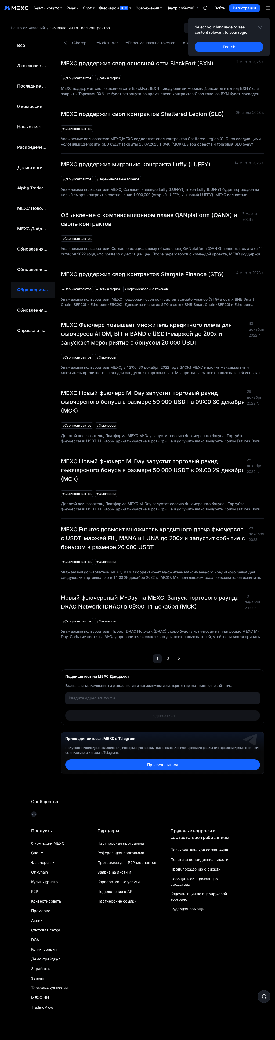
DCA (35, 939)
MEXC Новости (33, 208)
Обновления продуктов (42, 310)
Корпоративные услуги (118, 881)
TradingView (42, 1007)
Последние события (38, 86)
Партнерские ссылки (116, 901)
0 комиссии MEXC (47, 843)
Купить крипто (44, 881)
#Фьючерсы (106, 357)
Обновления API (34, 269)
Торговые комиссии (49, 988)
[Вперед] (179, 658)
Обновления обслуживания (46, 249)
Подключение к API (115, 891)
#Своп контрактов (77, 78)
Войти (220, 8)
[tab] (21, 45)
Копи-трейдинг (44, 949)
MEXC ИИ (40, 997)
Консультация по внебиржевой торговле (199, 896)
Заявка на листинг (114, 872)
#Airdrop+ (80, 42)
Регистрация (244, 8)
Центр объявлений (28, 27)
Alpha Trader (30, 188)
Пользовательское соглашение (199, 850)
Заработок (41, 968)
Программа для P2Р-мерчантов (126, 862)
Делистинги (30, 167)
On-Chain (39, 872)
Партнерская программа (120, 843)
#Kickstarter (107, 42)
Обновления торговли (41, 289)
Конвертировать (46, 901)
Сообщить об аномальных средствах (194, 881)
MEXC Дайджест (35, 228)
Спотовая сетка (45, 930)
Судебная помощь (187, 909)
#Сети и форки (108, 78)
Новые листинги (34, 126)
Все (21, 45)
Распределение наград (41, 147)
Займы (37, 978)
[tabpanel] (159, 406)
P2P (34, 891)
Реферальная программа (120, 853)
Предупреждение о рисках (195, 869)
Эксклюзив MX (33, 65)
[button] (264, 996)
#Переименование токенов (150, 42)
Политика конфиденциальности (199, 859)
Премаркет (41, 910)
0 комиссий (29, 106)
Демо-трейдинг (45, 959)
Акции (36, 920)
